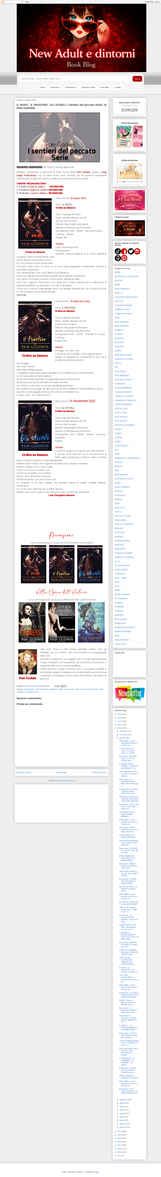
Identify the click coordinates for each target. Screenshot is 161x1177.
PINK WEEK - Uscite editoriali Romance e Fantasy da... (128, 743)
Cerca (137, 79)
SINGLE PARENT (122, 570)
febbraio (123, 1124)
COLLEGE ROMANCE (123, 305)
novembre (124, 735)
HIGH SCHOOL (121, 421)
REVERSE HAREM (122, 541)
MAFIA (117, 454)
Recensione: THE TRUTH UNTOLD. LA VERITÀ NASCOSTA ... (128, 1092)
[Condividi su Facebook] (63, 686)
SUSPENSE (119, 607)
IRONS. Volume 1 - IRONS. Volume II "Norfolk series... (127, 1002)
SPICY (117, 586)
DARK (60, 689)
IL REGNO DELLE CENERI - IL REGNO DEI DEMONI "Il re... (128, 766)
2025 (119, 718)
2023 (119, 725)
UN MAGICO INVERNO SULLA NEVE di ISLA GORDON (128, 843)
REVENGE (119, 537)
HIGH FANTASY (121, 417)
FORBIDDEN (120, 384)
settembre (124, 1100)
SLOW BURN (120, 574)
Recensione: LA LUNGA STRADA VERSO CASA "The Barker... (128, 791)
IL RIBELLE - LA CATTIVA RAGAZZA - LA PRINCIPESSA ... (128, 1027)
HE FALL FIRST (121, 413)
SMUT (117, 582)
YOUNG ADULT (121, 644)
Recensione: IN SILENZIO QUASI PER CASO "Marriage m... (128, 782)
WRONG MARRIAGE (123, 632)
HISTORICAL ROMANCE (125, 425)
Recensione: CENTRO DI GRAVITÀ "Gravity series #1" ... (128, 944)
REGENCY (119, 528)
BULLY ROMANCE (122, 289)
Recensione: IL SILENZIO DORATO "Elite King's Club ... (128, 1010)
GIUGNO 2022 (69, 689)
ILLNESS (118, 437)
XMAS (117, 636)
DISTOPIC (119, 334)
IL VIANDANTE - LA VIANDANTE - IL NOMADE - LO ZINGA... (127, 1061)
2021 (119, 1131)
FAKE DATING (120, 371)
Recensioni (55, 87)
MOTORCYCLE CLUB (123, 479)
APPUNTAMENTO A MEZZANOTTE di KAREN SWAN (127, 858)
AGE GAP (119, 280)
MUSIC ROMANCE (122, 487)
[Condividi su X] (60, 686)
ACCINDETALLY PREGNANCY (127, 276)
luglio (122, 1106)
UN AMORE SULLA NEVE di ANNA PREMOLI (126, 814)
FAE (116, 367)
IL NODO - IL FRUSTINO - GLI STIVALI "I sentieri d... (128, 970)
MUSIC (117, 483)
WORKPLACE (120, 623)
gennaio (123, 1127)
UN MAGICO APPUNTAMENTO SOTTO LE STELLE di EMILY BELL (129, 936)
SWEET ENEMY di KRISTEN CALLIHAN (128, 1077)
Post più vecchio (99, 772)
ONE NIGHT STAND (123, 516)
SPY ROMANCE (121, 599)
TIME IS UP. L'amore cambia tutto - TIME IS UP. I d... (128, 909)
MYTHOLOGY (120, 495)
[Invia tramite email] (55, 686)
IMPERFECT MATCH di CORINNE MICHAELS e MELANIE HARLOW (128, 799)
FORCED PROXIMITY (123, 392)
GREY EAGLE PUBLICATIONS (87, 689)
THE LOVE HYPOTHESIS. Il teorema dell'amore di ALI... (128, 978)
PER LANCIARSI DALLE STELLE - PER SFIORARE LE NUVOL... (128, 1052)
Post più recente (24, 772)
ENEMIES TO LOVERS (124, 359)
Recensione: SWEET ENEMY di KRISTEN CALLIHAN (128, 866)
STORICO (119, 603)
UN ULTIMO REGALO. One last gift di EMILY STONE (128, 873)
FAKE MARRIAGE (122, 376)
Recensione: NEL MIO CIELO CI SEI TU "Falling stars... (128, 758)
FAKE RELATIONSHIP (123, 380)
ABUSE (117, 272)
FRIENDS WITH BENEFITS (125, 400)
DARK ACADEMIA (122, 322)
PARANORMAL (121, 520)
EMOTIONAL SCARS (123, 355)
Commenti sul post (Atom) (65, 781)
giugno (123, 1110)
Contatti (118, 87)
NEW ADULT (120, 508)
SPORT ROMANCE (122, 594)
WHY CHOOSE (121, 619)
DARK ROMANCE (122, 326)
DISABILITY (119, 330)
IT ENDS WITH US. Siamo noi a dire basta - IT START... (127, 751)
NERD (117, 503)
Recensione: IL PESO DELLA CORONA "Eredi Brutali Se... (127, 1070)
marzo (122, 1120)
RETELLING (120, 532)
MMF (117, 470)
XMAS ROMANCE (122, 640)
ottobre (123, 738)
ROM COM (119, 545)
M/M (116, 450)
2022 (119, 728)
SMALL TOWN (120, 578)
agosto (123, 1103)
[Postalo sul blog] (58, 686)
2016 (119, 1149)
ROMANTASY (120, 549)
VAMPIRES (119, 615)
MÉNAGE (118, 499)
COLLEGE (119, 301)
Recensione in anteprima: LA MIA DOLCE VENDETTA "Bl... (128, 1019)
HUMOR (118, 433)
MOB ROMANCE (121, 475)
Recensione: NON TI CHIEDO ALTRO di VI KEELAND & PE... (128, 829)
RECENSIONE (57, 186)
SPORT (118, 590)
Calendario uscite (88, 87)
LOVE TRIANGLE (122, 446)
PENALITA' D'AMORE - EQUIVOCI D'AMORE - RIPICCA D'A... (128, 952)
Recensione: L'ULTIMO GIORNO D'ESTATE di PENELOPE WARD (129, 995)
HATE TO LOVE (121, 409)
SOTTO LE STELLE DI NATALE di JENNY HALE (128, 889)
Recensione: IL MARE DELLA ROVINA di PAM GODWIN (127, 881)
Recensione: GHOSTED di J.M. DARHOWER (128, 903)
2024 (119, 721)
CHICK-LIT (119, 293)
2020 (119, 1135)
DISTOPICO (119, 338)
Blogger (96, 1172)
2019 (119, 1138)
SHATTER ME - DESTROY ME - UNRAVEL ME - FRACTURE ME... (127, 961)
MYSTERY (119, 491)
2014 (119, 1155)
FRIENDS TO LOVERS (124, 396)
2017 (119, 1145)
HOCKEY (118, 429)
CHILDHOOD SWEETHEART (126, 297)
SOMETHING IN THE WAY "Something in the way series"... (127, 927)
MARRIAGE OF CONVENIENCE (127, 458)
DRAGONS (119, 347)
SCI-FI (117, 561)
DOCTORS (119, 342)
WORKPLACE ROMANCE (125, 627)
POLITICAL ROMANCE (124, 524)
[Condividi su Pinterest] (65, 686)
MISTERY (119, 466)
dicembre (124, 731)
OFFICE (118, 512)
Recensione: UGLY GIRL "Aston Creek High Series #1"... (129, 806)
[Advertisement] (62, 803)
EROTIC (118, 363)
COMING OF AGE (122, 309)
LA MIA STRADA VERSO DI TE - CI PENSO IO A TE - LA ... (129, 1043)
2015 (119, 1152)
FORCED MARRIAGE (123, 388)
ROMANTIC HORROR (123, 553)
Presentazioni (70, 87)
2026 (119, 714)
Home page (61, 772)
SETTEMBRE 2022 (31, 692)
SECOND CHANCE (122, 565)
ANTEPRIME (29, 689)
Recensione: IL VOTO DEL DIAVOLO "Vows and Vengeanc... (128, 1035)
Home (42, 87)
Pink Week (105, 87)
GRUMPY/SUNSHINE (123, 404)
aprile (122, 1117)
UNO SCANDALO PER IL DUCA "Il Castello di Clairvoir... (128, 774)
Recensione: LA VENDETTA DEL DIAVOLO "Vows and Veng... (128, 918)
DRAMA (118, 351)
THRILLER (119, 611)
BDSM (117, 285)
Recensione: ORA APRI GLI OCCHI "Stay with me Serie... (128, 850)
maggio (123, 1113)
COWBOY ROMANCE (123, 314)
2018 (119, 1142)
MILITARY (119, 462)
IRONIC (118, 442)
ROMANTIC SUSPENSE (124, 557)
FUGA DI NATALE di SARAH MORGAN (127, 836)
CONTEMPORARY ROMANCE (46, 689)
